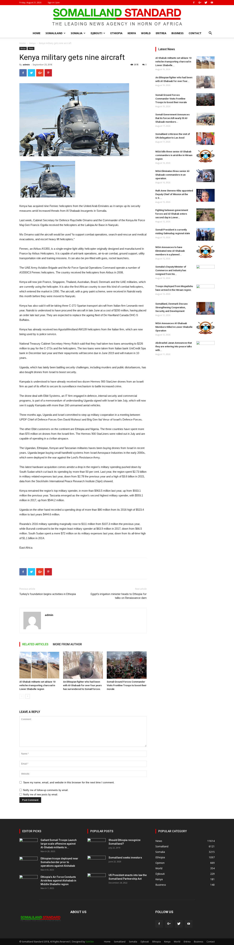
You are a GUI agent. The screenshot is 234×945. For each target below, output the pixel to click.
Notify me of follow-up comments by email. (45, 790)
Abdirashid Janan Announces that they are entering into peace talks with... (173, 346)
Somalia (76, 33)
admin (26, 64)
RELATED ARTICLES (35, 644)
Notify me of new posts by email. (40, 794)
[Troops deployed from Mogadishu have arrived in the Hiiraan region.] (205, 291)
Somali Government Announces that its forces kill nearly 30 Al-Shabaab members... (172, 118)
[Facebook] (194, 2)
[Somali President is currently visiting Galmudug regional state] (205, 234)
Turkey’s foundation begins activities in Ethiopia (47, 594)
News (31, 48)
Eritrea (161, 33)
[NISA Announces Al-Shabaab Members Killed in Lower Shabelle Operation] (205, 328)
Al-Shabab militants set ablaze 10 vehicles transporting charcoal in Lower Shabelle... (173, 62)
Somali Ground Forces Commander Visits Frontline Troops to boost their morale (126, 685)
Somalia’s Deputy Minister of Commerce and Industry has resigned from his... (170, 270)
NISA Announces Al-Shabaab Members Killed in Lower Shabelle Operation (174, 327)
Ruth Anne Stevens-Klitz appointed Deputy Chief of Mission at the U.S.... (174, 194)
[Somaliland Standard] (117, 17)
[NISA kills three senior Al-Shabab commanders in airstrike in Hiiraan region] (205, 156)
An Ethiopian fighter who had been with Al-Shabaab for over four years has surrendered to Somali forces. (82, 685)
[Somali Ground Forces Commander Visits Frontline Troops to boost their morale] (127, 665)
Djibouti (96, 33)
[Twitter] (206, 2)
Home (36, 33)
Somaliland (54, 33)
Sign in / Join (54, 2)
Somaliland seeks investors (125, 857)
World (146, 33)
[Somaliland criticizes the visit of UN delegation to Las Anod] (205, 138)
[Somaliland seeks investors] (96, 862)
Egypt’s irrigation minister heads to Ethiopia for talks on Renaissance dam (119, 596)
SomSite (90, 941)
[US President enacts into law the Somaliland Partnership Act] (96, 879)
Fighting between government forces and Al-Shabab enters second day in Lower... (171, 214)
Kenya (132, 33)
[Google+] (200, 2)
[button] (210, 33)
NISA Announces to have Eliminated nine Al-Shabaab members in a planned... (170, 251)
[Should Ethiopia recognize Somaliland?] (96, 844)
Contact (195, 33)
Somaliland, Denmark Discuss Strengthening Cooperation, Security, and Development (171, 307)
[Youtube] (212, 2)
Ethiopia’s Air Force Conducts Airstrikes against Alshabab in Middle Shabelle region (58, 880)
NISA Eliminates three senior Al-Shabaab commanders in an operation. (172, 175)
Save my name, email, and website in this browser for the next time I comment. (68, 782)
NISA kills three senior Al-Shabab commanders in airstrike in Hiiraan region (173, 155)
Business (177, 33)
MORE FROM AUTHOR (67, 644)
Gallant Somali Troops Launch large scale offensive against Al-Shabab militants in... (59, 844)
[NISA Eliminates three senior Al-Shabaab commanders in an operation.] (205, 175)
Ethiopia (116, 33)
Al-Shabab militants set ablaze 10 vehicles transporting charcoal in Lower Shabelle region (37, 685)
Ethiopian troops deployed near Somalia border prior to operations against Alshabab (59, 862)
